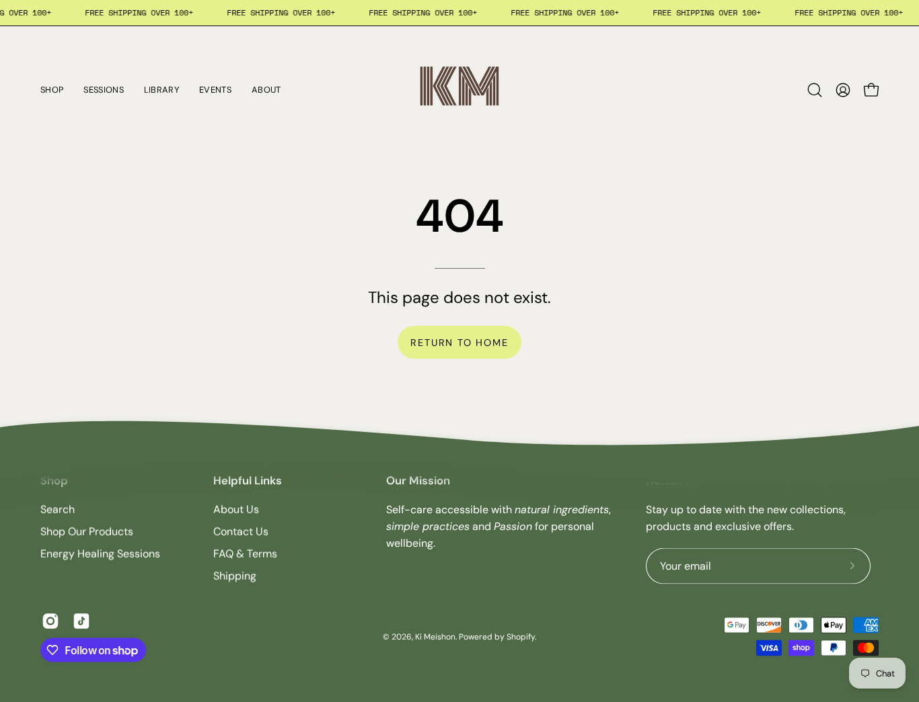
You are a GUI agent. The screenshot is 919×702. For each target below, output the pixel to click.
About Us (236, 509)
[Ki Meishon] (459, 90)
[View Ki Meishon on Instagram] (50, 621)
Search (57, 509)
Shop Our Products (86, 532)
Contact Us (240, 532)
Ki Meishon (435, 636)
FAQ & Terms (245, 554)
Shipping (234, 576)
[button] (815, 90)
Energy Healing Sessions (100, 554)
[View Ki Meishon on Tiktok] (81, 621)
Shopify (521, 636)
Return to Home (459, 343)
